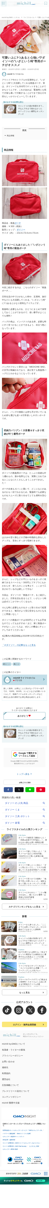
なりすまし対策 (34, 1146)
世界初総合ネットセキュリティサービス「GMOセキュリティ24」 (23, 1130)
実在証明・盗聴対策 (9, 1140)
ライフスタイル (28, 17)
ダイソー (21, 229)
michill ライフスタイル (15, 74)
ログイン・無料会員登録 (24, 1024)
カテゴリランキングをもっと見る (24, 906)
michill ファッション (41, 959)
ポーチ (18, 223)
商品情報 (10, 135)
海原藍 (45, 858)
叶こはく (45, 945)
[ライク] (46, 2)
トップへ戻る (23, 774)
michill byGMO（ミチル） (11, 17)
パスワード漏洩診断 (9, 1133)
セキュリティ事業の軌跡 (10, 1149)
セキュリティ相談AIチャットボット (13, 1136)
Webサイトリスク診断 (24, 1133)
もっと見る (24, 992)
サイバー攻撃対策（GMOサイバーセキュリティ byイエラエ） (22, 1143)
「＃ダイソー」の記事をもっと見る (19, 645)
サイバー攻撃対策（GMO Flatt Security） (15, 1146)
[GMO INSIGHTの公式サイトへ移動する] (24, 1115)
